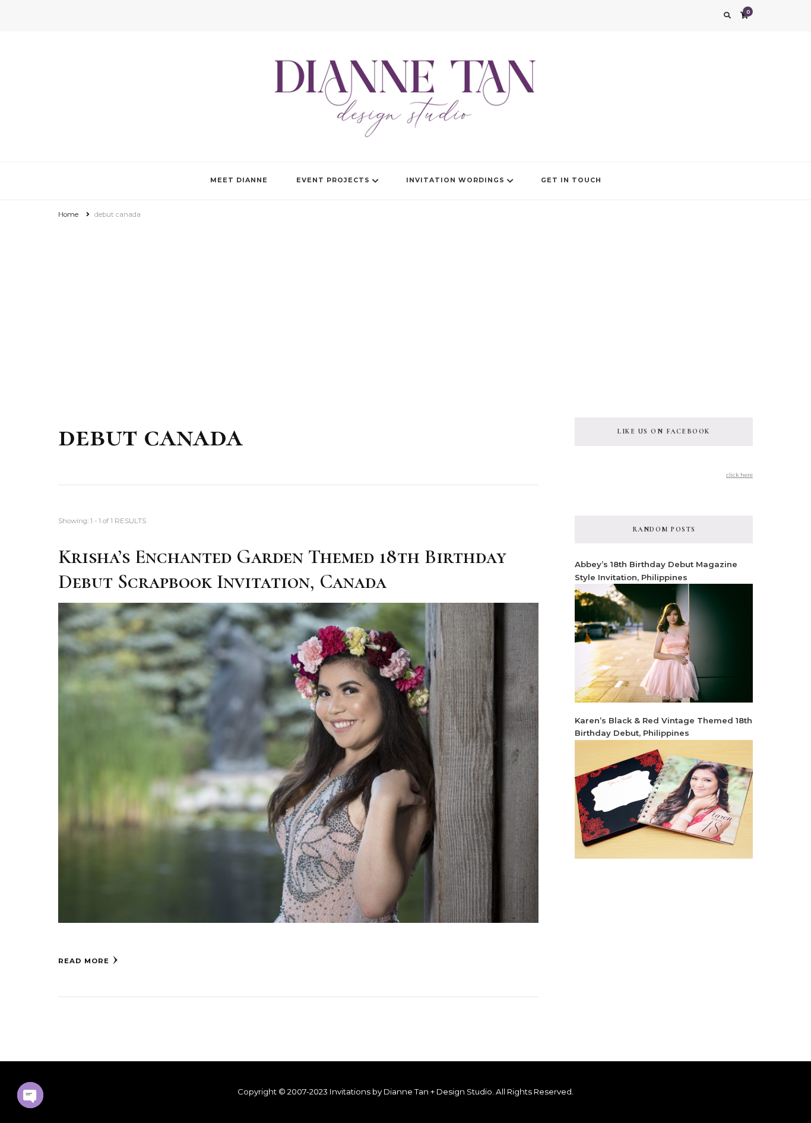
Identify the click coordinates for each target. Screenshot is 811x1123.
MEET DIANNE (239, 180)
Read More (83, 961)
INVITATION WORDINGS (455, 180)
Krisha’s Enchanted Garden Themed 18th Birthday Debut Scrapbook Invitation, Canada (282, 569)
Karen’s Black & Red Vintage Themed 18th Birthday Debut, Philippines (663, 727)
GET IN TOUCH (571, 180)
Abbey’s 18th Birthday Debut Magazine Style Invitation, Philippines (656, 570)
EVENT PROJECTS (333, 180)
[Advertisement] (405, 310)
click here (739, 475)
